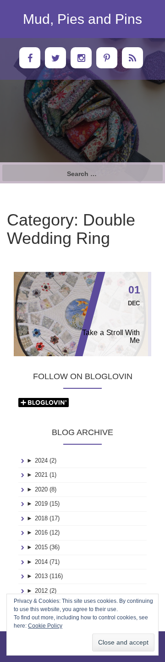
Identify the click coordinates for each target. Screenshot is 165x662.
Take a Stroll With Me (111, 336)
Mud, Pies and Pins (82, 19)
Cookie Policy (45, 626)
